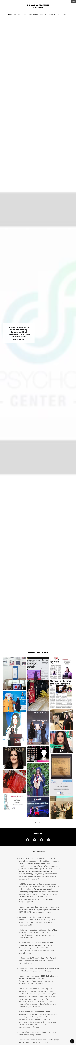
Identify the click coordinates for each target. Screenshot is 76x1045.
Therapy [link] (17, 14)
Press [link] (24, 14)
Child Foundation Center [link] (37, 14)
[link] (38, 11)
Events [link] (65, 14)
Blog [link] (59, 14)
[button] (38, 823)
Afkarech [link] (52, 14)
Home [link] (10, 14)
